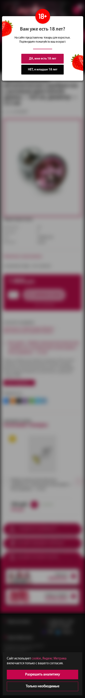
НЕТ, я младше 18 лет (42, 69)
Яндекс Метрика (54, 658)
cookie (36, 658)
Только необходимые (42, 686)
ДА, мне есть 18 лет (42, 58)
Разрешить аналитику (42, 674)
